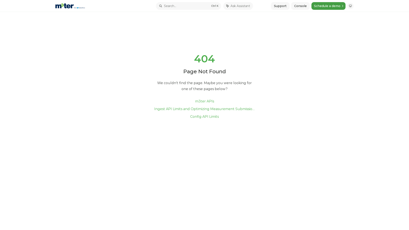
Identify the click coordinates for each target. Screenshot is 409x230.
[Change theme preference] (350, 6)
